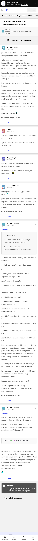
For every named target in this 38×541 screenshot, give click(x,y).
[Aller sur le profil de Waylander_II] (3, 159)
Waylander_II (11, 158)
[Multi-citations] (3, 123)
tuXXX (9, 130)
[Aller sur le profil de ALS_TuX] (3, 31)
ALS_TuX (10, 29)
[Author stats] (35, 48)
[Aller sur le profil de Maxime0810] (3, 187)
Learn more (4, 4)
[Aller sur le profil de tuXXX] (3, 131)
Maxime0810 (11, 186)
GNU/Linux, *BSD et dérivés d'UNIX (18, 32)
